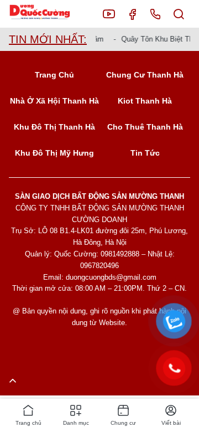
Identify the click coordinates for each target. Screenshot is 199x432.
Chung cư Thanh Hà (145, 74)
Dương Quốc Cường (48, 14)
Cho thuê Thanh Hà (145, 126)
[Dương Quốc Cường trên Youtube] (109, 14)
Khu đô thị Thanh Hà (54, 126)
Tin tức (145, 152)
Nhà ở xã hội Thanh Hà (54, 100)
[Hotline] (155, 14)
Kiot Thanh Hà (145, 100)
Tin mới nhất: (48, 39)
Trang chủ (54, 74)
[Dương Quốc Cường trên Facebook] (132, 14)
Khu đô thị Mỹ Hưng (54, 152)
